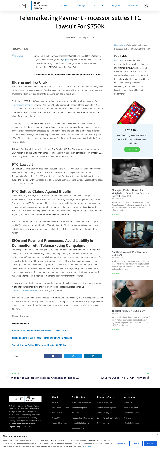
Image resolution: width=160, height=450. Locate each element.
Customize (120, 443)
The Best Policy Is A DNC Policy (128, 310)
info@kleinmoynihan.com (25, 290)
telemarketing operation (22, 105)
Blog (123, 45)
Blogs (114, 5)
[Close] (157, 434)
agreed (66, 60)
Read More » (116, 215)
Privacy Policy (87, 446)
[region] (80, 441)
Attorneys (81, 5)
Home (117, 45)
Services (97, 5)
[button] (146, 6)
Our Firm (64, 5)
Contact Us (133, 5)
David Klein (119, 60)
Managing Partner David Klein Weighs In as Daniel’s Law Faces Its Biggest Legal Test (130, 193)
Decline (136, 443)
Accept (150, 443)
